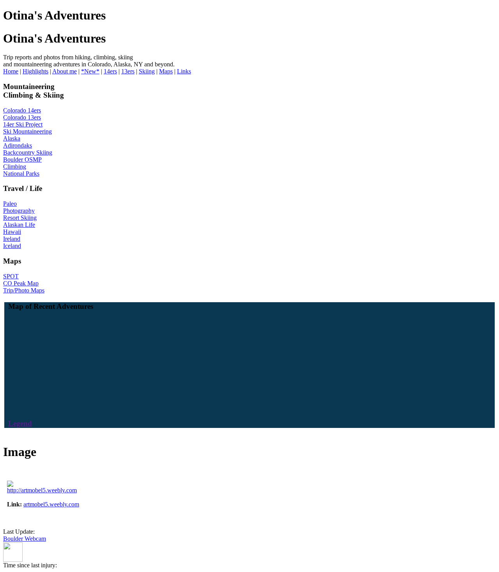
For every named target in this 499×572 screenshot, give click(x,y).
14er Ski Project (22, 124)
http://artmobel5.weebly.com (42, 490)
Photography (19, 210)
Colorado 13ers (22, 117)
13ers (127, 71)
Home (10, 71)
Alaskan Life (19, 224)
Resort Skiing (20, 217)
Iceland (12, 245)
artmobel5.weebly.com (51, 504)
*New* (90, 71)
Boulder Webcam (24, 538)
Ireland (11, 238)
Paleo (10, 203)
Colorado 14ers (22, 110)
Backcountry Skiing (27, 152)
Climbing (14, 166)
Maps (166, 71)
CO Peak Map (21, 283)
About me (64, 71)
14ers (110, 71)
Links (184, 71)
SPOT (11, 276)
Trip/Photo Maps (23, 290)
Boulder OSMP (22, 159)
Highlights (35, 71)
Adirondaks (17, 145)
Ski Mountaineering (27, 131)
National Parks (21, 173)
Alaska (11, 138)
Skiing (147, 71)
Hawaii (12, 231)
